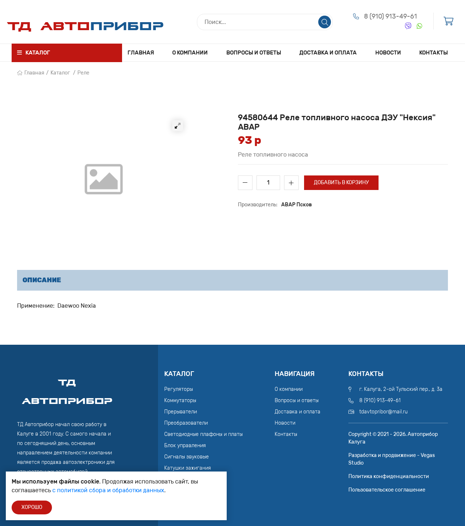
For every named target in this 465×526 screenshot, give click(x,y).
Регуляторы (178, 389)
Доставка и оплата (328, 52)
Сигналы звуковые (186, 457)
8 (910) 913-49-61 (390, 16)
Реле (83, 73)
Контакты (433, 52)
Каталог (60, 73)
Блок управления (185, 445)
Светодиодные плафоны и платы (203, 434)
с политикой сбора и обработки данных (108, 490)
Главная (141, 52)
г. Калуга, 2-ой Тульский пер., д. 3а (400, 389)
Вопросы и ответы (253, 52)
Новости (388, 52)
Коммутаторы (180, 400)
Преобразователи (186, 423)
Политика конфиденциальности (388, 476)
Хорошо (31, 507)
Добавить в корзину (341, 182)
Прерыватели (180, 412)
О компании (190, 52)
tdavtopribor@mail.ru (383, 412)
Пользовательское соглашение (386, 490)
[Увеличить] (177, 125)
